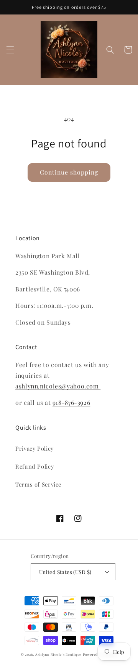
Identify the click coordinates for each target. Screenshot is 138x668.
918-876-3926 (71, 402)
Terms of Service (38, 484)
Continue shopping (69, 172)
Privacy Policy (34, 448)
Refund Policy (34, 466)
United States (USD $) (65, 571)
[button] (10, 49)
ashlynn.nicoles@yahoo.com (57, 386)
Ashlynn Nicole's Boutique (58, 654)
